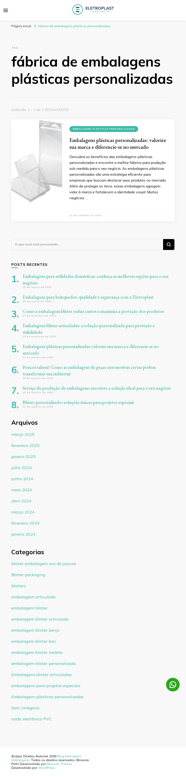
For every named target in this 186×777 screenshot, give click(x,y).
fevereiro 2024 (25, 523)
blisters (18, 585)
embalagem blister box (33, 641)
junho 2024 (22, 478)
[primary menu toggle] (5, 10)
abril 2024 (21, 501)
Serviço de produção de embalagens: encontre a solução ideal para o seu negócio (97, 388)
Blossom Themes (59, 764)
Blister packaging (28, 574)
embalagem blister (29, 608)
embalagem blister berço (35, 630)
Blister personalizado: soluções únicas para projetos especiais (78, 402)
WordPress (46, 768)
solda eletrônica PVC (31, 719)
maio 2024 (21, 489)
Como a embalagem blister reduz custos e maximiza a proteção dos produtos (93, 311)
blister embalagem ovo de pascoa (43, 563)
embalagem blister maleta (37, 652)
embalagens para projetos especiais (45, 685)
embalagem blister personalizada (43, 663)
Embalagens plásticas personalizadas (104, 128)
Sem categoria (25, 707)
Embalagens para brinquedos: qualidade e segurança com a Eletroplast (88, 297)
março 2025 (22, 434)
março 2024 (22, 512)
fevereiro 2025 (25, 445)
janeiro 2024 (23, 534)
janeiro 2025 (23, 456)
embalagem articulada (33, 597)
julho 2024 (21, 467)
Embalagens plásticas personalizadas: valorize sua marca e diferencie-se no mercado (117, 143)
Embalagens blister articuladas (41, 674)
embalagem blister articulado (40, 619)
